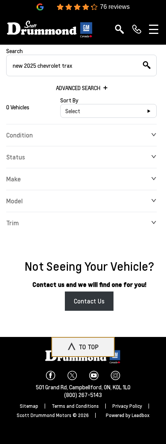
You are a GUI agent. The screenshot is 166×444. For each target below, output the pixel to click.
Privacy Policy (127, 406)
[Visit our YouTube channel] (97, 375)
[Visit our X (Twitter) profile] (75, 375)
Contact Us (89, 301)
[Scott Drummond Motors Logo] (50, 29)
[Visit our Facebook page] (53, 375)
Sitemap (29, 406)
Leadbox (140, 415)
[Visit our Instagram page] (115, 375)
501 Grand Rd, (52, 387)
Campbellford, (86, 387)
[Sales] (136, 29)
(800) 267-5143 (83, 394)
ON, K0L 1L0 (117, 387)
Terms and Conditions (75, 406)
